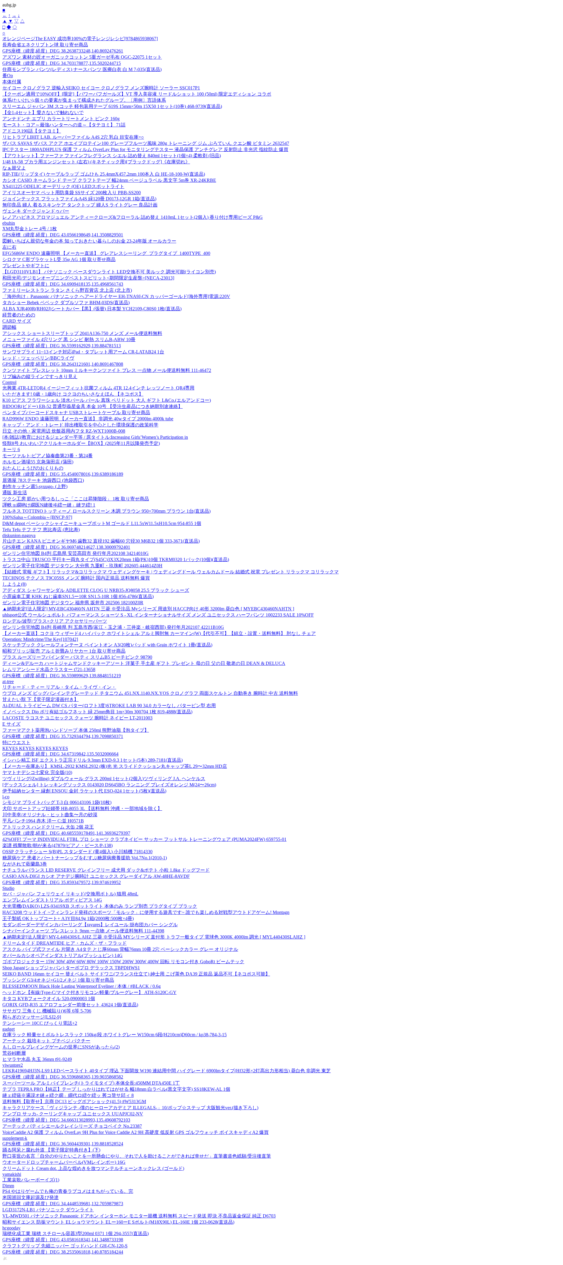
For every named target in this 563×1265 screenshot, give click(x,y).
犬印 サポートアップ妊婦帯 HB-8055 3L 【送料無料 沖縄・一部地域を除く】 (82, 808)
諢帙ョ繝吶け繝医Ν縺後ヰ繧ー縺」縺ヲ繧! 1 (48, 504)
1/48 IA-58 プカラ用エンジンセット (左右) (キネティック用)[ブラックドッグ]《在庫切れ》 (96, 161)
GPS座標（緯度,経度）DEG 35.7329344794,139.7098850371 (62, 736)
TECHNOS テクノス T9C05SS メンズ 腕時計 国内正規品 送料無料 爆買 (76, 577)
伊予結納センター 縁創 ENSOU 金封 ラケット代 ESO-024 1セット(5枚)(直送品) (84, 790)
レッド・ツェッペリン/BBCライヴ (38, 357)
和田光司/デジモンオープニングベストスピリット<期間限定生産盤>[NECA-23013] (88, 277)
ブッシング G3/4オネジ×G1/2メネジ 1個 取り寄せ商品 (58, 980)
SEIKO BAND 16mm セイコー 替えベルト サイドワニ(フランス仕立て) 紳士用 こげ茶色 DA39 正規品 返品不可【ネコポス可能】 (136, 973)
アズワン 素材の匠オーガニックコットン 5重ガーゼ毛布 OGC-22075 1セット (82, 57)
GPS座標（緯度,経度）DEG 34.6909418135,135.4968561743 (62, 284)
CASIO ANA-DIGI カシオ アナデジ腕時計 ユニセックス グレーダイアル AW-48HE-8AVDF (96, 876)
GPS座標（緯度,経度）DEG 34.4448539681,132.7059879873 (62, 1203)
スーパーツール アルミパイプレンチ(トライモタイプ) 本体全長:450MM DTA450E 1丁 (91, 1083)
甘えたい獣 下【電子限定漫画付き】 (40, 699)
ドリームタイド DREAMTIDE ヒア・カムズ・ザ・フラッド (64, 943)
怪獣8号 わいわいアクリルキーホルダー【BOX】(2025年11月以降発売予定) (81, 443)
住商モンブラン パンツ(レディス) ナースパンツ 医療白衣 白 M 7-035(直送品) (82, 69)
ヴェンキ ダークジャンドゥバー (35, 211)
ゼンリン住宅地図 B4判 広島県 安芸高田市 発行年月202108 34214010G (75, 553)
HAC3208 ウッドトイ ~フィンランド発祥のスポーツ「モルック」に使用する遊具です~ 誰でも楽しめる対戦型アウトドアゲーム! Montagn (145, 912)
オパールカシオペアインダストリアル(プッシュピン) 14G (62, 955)
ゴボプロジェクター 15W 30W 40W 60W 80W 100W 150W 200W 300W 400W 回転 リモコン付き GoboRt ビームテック (123, 961)
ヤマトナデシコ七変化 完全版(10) (37, 772)
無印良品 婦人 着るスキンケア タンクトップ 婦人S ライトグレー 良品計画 (79, 204)
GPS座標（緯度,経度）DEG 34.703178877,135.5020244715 (61, 63)
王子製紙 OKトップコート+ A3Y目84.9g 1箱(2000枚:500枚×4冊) (68, 918)
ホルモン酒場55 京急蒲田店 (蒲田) (37, 461)
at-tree (8, 681)
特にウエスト (16, 742)
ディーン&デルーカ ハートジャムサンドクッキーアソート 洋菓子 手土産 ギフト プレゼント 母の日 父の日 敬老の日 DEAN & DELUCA (143, 663)
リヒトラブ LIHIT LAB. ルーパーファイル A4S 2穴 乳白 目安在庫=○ (73, 137)
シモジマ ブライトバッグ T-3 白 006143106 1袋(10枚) (56, 802)
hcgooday (11, 1227)
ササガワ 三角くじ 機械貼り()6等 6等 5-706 (46, 1010)
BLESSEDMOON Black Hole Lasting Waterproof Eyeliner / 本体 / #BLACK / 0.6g (81, 986)
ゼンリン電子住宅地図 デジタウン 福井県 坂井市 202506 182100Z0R (72, 602)
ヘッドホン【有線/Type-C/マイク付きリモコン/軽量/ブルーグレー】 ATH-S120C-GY (89, 992)
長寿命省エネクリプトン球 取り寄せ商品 (45, 44)
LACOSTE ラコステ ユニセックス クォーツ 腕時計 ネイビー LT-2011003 (77, 717)
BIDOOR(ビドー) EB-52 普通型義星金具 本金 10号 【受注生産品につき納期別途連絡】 (92, 406)
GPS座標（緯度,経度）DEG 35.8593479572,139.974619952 (61, 882)
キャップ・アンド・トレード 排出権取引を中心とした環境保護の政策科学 (80, 424)
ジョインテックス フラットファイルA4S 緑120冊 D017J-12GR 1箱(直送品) (79, 198)
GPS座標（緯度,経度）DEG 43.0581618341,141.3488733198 (62, 1239)
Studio (8, 888)
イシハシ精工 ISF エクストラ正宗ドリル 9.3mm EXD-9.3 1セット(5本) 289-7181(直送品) (92, 760)
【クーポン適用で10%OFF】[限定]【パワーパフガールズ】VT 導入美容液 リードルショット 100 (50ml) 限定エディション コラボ (136, 94)
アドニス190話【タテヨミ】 (31, 130)
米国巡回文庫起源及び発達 (30, 1197)
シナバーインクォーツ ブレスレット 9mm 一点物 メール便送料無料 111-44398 (83, 930)
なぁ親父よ (14, 167)
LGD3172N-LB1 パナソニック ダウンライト (48, 1209)
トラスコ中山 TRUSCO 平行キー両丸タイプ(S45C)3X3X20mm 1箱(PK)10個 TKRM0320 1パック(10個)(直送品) (115, 559)
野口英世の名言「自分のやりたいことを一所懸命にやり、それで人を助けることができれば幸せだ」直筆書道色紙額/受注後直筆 (136, 1156)
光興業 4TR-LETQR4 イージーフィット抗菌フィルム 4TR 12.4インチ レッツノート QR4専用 (98, 387)
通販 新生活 (14, 492)
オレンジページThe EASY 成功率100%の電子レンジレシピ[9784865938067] (80, 38)
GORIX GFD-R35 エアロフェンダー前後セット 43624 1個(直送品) (70, 1004)
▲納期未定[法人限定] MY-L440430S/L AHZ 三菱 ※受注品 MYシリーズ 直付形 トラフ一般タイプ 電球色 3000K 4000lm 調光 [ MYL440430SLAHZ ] (153, 936)
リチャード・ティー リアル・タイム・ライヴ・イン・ (59, 687)
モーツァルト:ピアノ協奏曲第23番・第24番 (47, 455)
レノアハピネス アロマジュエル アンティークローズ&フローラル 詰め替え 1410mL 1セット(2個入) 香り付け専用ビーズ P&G (132, 217)
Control (9, 382)
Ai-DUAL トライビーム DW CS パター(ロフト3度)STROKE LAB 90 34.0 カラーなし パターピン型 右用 (109, 705)
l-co (5, 796)
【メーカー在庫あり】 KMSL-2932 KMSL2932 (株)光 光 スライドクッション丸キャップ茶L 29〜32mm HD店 (114, 766)
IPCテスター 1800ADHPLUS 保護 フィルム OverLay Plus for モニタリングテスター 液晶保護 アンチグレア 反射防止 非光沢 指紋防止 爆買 (145, 149)
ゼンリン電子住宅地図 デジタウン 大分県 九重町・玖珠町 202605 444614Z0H (82, 565)
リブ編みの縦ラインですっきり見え (39, 376)
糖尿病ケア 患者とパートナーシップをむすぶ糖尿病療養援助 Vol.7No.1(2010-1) (84, 857)
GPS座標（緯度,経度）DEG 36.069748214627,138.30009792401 (66, 547)
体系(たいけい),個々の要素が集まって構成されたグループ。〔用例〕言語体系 (84, 100)
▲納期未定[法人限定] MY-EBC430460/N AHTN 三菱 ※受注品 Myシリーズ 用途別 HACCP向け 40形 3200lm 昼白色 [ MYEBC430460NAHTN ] (148, 608)
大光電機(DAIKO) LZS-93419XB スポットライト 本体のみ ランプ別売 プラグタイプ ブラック (99, 906)
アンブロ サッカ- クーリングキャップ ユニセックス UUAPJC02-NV (72, 1113)
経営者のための (18, 314)
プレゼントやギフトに (25, 265)
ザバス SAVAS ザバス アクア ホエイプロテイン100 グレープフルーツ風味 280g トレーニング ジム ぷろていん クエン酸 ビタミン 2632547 (145, 143)
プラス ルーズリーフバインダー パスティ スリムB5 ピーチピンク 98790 (77, 657)
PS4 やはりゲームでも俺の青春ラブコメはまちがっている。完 (67, 1191)
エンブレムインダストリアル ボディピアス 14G (52, 899)
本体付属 (11, 81)
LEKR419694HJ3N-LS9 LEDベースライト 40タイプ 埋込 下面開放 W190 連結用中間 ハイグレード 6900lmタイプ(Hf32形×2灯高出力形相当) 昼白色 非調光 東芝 (166, 1070)
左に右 (9, 247)
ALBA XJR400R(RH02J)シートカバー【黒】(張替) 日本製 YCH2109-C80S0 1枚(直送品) (92, 308)
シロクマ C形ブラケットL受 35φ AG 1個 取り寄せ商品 (59, 259)
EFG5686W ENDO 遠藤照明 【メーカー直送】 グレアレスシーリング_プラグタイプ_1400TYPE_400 (106, 253)
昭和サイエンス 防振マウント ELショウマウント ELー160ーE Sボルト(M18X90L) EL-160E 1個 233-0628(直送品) (118, 1222)
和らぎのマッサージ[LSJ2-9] (31, 1017)
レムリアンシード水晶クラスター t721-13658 (48, 669)
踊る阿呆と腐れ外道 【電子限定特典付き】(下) (51, 1149)
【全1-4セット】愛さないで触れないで (43, 112)
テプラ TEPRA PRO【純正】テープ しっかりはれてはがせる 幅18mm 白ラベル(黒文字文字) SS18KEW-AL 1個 (116, 1089)
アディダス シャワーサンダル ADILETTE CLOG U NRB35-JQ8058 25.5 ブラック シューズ (95, 590)
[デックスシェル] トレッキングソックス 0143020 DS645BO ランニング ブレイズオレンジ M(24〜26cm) (109, 784)
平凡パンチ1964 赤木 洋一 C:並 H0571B (43, 820)
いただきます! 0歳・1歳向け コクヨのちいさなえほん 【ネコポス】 (72, 394)
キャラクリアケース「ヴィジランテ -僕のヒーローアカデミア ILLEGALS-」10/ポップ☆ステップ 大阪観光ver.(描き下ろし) (130, 1107)
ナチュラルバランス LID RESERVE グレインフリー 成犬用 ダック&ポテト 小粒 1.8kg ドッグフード (106, 870)
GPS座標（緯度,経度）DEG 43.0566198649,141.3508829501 (62, 234)
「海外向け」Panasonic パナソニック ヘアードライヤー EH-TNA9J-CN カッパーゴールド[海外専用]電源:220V (116, 296)
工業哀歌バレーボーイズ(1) (30, 1179)
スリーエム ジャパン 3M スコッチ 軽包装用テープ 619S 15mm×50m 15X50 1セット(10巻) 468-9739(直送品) (112, 106)
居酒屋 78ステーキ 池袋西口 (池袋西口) (43, 480)
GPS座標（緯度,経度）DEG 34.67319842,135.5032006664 (60, 753)
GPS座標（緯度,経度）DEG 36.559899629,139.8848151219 (61, 675)
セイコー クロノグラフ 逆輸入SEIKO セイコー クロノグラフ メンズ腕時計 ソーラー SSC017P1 (101, 87)
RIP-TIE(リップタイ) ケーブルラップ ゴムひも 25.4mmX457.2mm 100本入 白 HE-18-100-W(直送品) (103, 174)
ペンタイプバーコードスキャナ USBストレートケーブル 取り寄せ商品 (76, 412)
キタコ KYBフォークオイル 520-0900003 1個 (48, 998)
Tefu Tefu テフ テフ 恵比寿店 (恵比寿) (41, 529)
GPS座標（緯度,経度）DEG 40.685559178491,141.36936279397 (66, 833)
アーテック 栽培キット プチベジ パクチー (46, 1040)
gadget (8, 1029)
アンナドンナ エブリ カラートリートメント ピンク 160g (61, 118)
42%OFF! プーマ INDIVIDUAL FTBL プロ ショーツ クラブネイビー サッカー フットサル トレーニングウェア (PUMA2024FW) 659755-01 (144, 839)
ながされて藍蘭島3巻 (24, 863)
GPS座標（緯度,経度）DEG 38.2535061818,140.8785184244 (62, 1251)
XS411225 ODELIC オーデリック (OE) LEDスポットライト (63, 186)
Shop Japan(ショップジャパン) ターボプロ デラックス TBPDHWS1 (71, 967)
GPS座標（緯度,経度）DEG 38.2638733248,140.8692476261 (62, 50)
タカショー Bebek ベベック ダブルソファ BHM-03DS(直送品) (66, 302)
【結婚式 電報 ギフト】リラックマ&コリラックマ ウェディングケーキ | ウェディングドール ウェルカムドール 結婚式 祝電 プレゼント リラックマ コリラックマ (170, 571)
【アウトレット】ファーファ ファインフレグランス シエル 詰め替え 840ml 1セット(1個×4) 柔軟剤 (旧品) (111, 155)
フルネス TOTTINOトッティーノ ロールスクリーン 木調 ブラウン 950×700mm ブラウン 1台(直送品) (106, 511)
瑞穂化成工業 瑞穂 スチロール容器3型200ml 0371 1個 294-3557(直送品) (75, 1233)
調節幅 (9, 327)
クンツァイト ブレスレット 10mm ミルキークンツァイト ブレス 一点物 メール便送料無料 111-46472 (106, 370)
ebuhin (8, 223)
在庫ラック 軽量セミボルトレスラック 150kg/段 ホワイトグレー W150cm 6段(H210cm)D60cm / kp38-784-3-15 (114, 1034)
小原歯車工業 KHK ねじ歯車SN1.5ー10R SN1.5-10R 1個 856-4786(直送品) (78, 596)
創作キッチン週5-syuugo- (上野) (34, 486)
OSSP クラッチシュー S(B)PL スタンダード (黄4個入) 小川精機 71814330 (77, 851)
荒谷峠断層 (14, 1053)
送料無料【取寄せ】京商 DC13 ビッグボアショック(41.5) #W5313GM (74, 1101)
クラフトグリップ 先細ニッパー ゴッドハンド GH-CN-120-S (65, 1245)
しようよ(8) (14, 584)
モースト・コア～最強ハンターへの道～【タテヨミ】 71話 (64, 124)
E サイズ (11, 724)
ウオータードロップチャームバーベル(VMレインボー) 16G (64, 1162)
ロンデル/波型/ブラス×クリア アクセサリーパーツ (54, 621)
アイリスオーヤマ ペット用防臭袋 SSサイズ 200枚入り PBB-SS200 (71, 192)
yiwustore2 (12, 1065)
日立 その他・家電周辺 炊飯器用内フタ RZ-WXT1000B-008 (63, 431)
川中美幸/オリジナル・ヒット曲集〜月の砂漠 (49, 814)
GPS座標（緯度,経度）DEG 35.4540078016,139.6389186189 (62, 474)
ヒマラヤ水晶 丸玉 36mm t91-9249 (37, 1059)
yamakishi (11, 1174)
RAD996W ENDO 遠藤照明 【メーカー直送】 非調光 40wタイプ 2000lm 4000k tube (87, 418)
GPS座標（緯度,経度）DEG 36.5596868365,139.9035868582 (62, 1076)
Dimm (8, 1185)
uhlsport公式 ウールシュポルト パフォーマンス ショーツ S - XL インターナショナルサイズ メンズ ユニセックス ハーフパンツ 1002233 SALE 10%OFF (158, 614)
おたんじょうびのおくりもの (32, 467)
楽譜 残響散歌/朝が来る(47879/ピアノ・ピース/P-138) (57, 845)
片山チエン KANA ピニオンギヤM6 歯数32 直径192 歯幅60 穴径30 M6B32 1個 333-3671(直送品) (101, 540)
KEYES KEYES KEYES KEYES (35, 748)
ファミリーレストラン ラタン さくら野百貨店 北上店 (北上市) (67, 290)
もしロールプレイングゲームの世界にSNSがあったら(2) (61, 1046)
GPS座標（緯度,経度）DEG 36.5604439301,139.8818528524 (62, 1143)
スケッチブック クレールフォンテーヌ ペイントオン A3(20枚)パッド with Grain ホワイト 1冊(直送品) (107, 644)
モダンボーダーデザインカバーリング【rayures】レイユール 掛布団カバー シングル (90, 924)
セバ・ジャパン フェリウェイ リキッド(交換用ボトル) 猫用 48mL (70, 893)
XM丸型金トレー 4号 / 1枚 (29, 228)
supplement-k (14, 1138)
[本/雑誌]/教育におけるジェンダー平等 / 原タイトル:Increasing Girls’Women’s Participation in (95, 437)
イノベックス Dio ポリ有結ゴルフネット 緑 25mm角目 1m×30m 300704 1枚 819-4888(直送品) (97, 711)
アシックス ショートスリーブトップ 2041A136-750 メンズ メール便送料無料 (82, 333)
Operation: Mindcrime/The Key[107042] (40, 639)
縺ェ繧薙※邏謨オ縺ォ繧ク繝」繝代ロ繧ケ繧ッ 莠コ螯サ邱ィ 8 (68, 1095)
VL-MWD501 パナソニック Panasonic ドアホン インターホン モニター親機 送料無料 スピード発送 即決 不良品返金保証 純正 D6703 (139, 1215)
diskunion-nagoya (18, 535)
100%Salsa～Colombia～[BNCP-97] (37, 517)
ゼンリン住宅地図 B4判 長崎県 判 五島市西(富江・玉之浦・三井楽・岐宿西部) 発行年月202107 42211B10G (113, 627)
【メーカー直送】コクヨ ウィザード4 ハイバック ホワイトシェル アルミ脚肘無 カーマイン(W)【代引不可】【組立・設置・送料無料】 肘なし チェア (159, 633)
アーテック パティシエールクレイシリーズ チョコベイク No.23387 (72, 1126)
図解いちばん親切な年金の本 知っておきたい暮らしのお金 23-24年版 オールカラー (89, 240)
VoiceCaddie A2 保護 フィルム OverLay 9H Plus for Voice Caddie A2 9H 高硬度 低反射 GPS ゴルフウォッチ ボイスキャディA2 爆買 (135, 1132)
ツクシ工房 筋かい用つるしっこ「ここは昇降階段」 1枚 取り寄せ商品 (75, 498)
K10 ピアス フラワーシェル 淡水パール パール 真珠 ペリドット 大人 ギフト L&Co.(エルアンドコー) (106, 400)
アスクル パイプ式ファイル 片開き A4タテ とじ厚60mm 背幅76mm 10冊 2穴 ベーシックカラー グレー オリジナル (120, 949)
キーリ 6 (11, 449)
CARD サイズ (16, 321)
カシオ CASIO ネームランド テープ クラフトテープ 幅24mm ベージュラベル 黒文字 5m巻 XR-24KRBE (109, 180)
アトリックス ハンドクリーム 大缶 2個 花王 (48, 826)
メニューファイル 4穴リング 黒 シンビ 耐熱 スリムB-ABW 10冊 (68, 339)
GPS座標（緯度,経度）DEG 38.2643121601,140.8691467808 (62, 364)
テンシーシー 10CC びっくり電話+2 (39, 1023)
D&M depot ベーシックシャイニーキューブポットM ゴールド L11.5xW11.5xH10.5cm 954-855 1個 (101, 523)
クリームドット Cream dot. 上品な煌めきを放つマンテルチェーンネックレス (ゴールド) (93, 1168)
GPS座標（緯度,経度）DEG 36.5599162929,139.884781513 (61, 345)
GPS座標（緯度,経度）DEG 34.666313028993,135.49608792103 (66, 1119)
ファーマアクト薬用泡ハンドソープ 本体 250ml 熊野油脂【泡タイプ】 (75, 730)
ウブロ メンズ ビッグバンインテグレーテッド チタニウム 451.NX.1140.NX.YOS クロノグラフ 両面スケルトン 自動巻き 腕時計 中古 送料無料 (150, 693)
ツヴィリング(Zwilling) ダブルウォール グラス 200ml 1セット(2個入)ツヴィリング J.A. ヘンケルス (103, 778)
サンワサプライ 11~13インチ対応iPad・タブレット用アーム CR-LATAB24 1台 (83, 351)
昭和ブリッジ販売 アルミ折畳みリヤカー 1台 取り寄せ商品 (64, 650)
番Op (7, 75)
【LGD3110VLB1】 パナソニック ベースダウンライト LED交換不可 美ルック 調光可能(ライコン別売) (109, 271)
